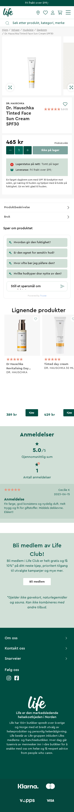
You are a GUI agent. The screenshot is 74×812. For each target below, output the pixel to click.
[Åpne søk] (39, 23)
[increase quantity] (27, 150)
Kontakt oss (15, 648)
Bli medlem (37, 581)
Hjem (5, 30)
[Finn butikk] (38, 12)
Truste (43, 296)
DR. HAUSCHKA (15, 103)
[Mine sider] (52, 12)
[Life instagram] (9, 680)
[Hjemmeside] (8, 12)
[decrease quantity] (10, 150)
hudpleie (28, 30)
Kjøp (31, 412)
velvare (15, 30)
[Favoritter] (45, 12)
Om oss (11, 638)
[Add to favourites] (65, 104)
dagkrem (42, 30)
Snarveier (13, 658)
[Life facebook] (16, 680)
